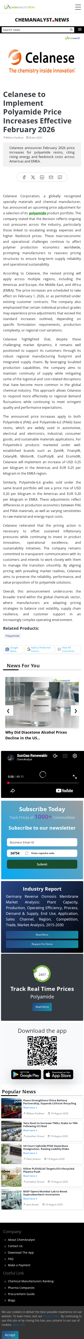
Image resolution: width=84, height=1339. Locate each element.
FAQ (10, 1259)
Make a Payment (18, 1265)
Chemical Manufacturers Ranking (30, 1281)
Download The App (20, 1252)
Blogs (11, 1300)
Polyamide (13, 636)
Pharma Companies (21, 1288)
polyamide (37, 213)
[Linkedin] (42, 177)
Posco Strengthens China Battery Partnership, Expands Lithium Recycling (49, 1102)
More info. (19, 1325)
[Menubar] (78, 7)
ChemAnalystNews (42, 19)
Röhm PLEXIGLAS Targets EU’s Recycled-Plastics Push (49, 1170)
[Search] (71, 30)
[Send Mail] (50, 177)
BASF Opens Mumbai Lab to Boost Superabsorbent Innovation (45, 1193)
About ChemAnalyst (21, 1240)
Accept (10, 1335)
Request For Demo (42, 944)
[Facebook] (24, 177)
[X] (33, 177)
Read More (42, 1007)
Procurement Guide (21, 1294)
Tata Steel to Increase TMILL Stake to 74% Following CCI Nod (50, 1125)
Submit (42, 864)
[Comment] (59, 177)
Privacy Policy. (51, 1316)
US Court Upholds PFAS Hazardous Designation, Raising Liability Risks (46, 1147)
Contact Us (15, 1246)
